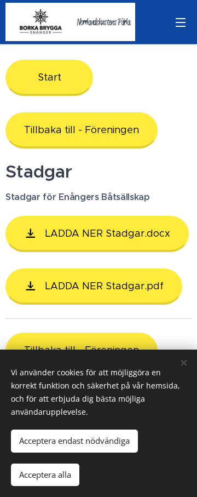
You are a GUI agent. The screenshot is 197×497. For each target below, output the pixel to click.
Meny (181, 22)
